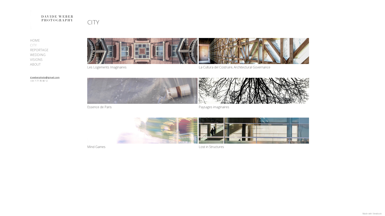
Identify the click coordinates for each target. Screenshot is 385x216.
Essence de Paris (99, 107)
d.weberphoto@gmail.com (45, 77)
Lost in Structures (211, 147)
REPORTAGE (39, 50)
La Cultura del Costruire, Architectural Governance (234, 67)
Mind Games (96, 147)
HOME (35, 40)
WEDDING (38, 55)
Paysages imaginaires (214, 107)
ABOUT (35, 64)
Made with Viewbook (372, 213)
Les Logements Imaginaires (107, 67)
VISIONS (36, 59)
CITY (33, 45)
